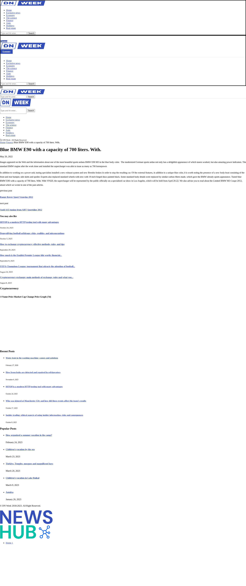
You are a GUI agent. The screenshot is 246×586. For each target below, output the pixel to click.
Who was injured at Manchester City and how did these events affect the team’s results (46, 401)
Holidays (10, 25)
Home (9, 10)
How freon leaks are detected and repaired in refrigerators (33, 372)
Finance (9, 20)
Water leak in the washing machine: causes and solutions (32, 358)
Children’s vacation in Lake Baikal (22, 478)
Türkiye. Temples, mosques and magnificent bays (29, 463)
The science (11, 18)
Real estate (11, 28)
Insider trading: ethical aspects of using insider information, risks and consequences (44, 415)
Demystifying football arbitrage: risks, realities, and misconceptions (32, 233)
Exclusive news (13, 13)
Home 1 (9, 543)
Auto (8, 23)
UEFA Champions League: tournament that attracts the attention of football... (37, 266)
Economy (10, 15)
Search (31, 33)
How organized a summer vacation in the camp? (29, 435)
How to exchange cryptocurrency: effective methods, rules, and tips (32, 244)
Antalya (9, 492)
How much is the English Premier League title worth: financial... (31, 255)
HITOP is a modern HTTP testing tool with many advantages (29, 222)
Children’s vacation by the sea (20, 449)
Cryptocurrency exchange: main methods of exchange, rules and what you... (36, 277)
